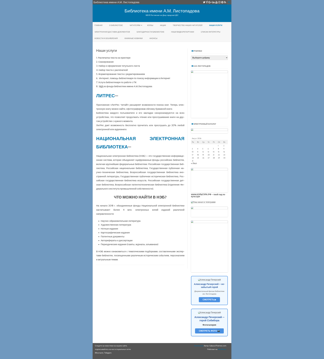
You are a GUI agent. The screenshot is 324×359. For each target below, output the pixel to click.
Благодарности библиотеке (150, 32)
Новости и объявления (106, 38)
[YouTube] (216, 2)
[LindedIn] (213, 2)
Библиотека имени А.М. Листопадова (162, 11)
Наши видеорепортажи (182, 32)
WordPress (221, 349)
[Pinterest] (222, 2)
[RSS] (225, 2)
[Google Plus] (210, 2)
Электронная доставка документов (112, 32)
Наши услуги (215, 25)
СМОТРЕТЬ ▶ (209, 299)
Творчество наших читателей (187, 25)
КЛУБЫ (150, 25)
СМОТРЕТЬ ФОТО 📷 (209, 331)
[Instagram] (219, 2)
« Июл (194, 163)
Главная (98, 25)
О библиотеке (116, 25)
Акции (163, 25)
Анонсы (153, 38)
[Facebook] (207, 2)
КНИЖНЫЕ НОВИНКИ (134, 38)
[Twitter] (204, 2)
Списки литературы (210, 32)
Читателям (135, 25)
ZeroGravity (198, 346)
